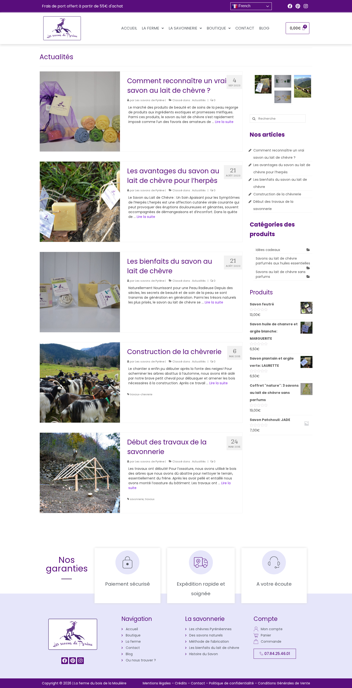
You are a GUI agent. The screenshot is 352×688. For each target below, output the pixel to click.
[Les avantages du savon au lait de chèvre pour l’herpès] (80, 201)
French (244, 6)
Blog (264, 28)
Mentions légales (157, 683)
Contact (244, 28)
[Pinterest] (298, 6)
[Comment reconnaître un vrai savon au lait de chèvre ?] (80, 111)
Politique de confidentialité (232, 683)
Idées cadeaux (268, 249)
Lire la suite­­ (224, 121)
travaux (149, 499)
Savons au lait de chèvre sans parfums (281, 274)
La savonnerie (183, 28)
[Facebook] (290, 6)
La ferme (150, 28)
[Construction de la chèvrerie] (80, 382)
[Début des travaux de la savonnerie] (80, 472)
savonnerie (137, 499)
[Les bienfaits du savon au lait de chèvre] (80, 291)
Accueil (129, 28)
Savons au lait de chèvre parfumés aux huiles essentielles (283, 261)
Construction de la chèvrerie (277, 194)
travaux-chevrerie (141, 394)
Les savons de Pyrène (149, 100)
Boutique (216, 28)
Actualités (199, 100)
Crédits (181, 683)
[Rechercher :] (278, 118)
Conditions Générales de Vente (284, 683)
